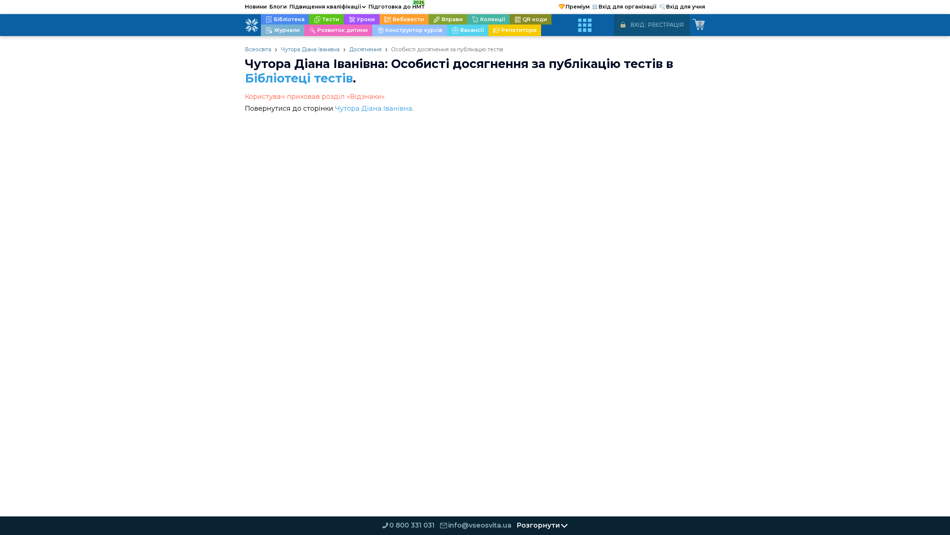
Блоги (278, 6)
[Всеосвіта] (251, 25)
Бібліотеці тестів (299, 78)
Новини (256, 6)
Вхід (637, 25)
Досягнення (365, 49)
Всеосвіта (258, 49)
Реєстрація (666, 25)
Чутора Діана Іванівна (310, 49)
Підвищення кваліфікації (327, 6)
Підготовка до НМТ (396, 5)
